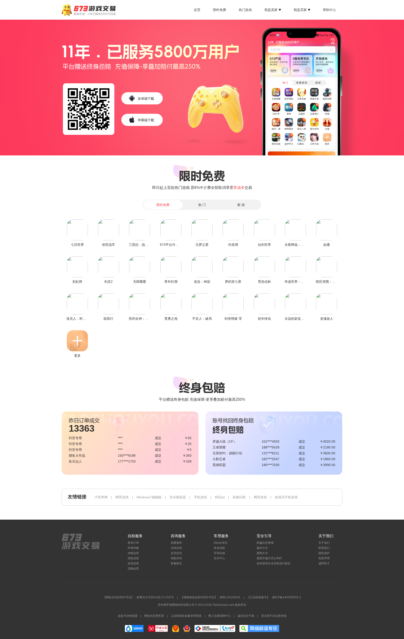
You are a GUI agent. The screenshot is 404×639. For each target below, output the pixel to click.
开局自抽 (219, 553)
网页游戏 (122, 497)
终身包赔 (219, 548)
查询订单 (133, 542)
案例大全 (262, 553)
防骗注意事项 (265, 542)
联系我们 (324, 548)
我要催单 (176, 542)
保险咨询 (176, 558)
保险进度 (133, 558)
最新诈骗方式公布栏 (269, 558)
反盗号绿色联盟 (127, 615)
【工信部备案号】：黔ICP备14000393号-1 (274, 597)
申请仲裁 (133, 548)
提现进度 (133, 563)
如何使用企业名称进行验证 (273, 563)
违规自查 (133, 568)
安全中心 (219, 558)
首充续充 (176, 553)
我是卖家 (271, 10)
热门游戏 (245, 10)
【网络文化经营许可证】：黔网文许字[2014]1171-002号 (138, 597)
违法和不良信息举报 (273, 615)
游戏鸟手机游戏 (286, 497)
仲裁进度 (133, 553)
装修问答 (239, 497)
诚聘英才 (324, 563)
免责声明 (324, 558)
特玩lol (220, 497)
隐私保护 (324, 553)
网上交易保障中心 (219, 615)
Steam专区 (220, 542)
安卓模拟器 (178, 497)
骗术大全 (262, 548)
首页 (197, 10)
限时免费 (219, 10)
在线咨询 (176, 548)
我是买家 (300, 10)
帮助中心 (329, 10)
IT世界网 (101, 497)
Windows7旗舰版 (149, 497)
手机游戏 (200, 497)
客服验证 (176, 563)
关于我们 (324, 542)
